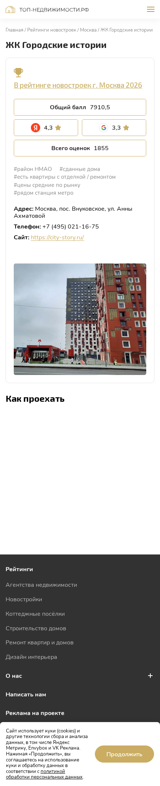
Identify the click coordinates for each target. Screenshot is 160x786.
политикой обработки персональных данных (44, 774)
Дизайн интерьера (31, 656)
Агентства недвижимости (41, 584)
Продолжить (124, 753)
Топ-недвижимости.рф (47, 9)
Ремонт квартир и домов (40, 642)
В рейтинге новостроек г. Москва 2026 (78, 85)
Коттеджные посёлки (35, 613)
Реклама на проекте (35, 712)
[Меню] (150, 9)
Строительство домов (36, 627)
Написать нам (26, 694)
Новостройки (24, 598)
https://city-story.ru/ (57, 236)
